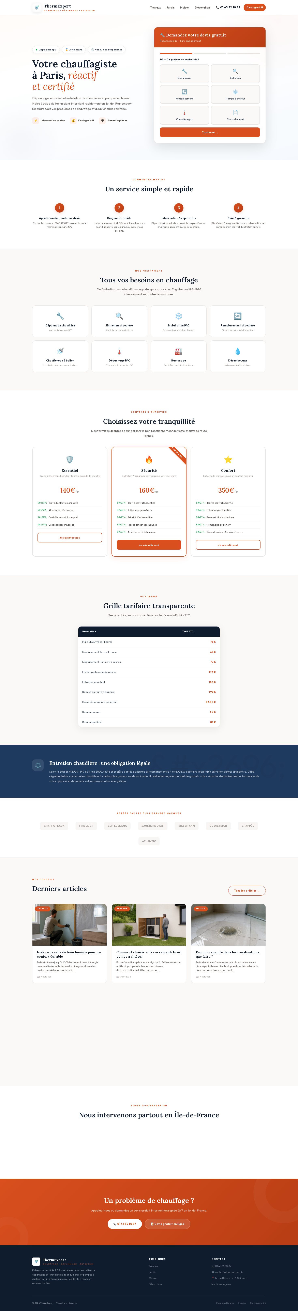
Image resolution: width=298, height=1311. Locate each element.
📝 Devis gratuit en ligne (167, 1223)
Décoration (202, 7)
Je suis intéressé (70, 537)
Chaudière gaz (184, 115)
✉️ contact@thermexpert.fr (227, 1272)
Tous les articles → (247, 890)
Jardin (171, 7)
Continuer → (210, 132)
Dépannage (184, 73)
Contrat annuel (235, 115)
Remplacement (184, 94)
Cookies (242, 1302)
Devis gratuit (255, 7)
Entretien (235, 73)
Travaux (155, 7)
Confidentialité (258, 1302)
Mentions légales (221, 1284)
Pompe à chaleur (235, 94)
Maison (184, 7)
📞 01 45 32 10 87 (228, 7)
